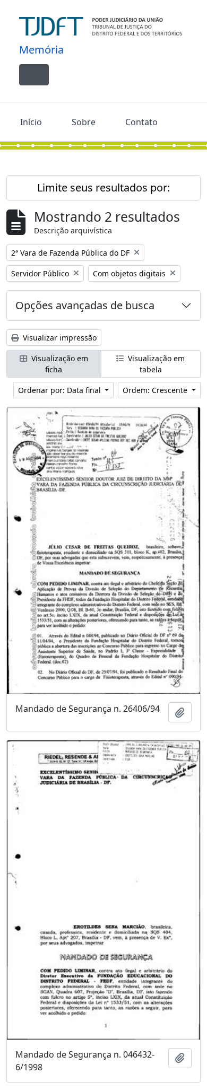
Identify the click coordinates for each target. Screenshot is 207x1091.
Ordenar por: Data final (60, 390)
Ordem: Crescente (156, 390)
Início (31, 122)
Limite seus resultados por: (103, 187)
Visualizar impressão (59, 338)
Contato (141, 122)
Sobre (84, 122)
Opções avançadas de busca (84, 305)
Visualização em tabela (155, 363)
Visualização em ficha (58, 363)
